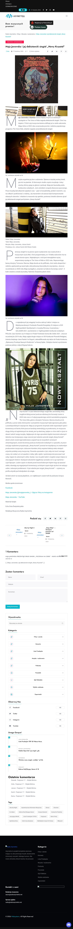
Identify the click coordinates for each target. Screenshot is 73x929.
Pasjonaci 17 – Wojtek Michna (26, 780)
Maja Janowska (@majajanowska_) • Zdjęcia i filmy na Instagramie (29, 492)
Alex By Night (13, 807)
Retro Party (54, 816)
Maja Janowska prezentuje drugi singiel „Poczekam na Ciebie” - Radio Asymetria (35, 556)
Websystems (15, 916)
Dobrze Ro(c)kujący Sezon (26, 812)
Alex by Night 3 (29, 528)
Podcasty (21, 767)
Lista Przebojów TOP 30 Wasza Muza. (30, 741)
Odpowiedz (64, 556)
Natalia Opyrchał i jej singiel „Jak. (29, 751)
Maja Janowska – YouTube (15, 497)
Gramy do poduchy (56, 812)
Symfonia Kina (14, 821)
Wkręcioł (60, 821)
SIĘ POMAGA (42, 873)
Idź (60, 707)
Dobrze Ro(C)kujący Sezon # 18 (29, 769)
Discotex (56, 807)
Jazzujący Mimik (14, 816)
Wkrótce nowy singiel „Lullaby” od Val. (31, 760)
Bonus (47, 807)
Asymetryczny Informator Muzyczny (31, 807)
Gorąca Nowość (42, 812)
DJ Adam (12, 812)
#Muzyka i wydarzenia (14, 42)
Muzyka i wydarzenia (24, 748)
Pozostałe (41, 870)
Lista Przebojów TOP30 (29, 816)
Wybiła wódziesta (43, 877)
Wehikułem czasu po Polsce (45, 821)
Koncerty (40, 855)
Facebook (9, 488)
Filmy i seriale (42, 852)
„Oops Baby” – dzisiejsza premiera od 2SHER (50, 530)
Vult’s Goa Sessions (27, 821)
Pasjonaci (43, 816)
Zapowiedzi (22, 757)
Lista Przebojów (23, 739)
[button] (36, 220)
